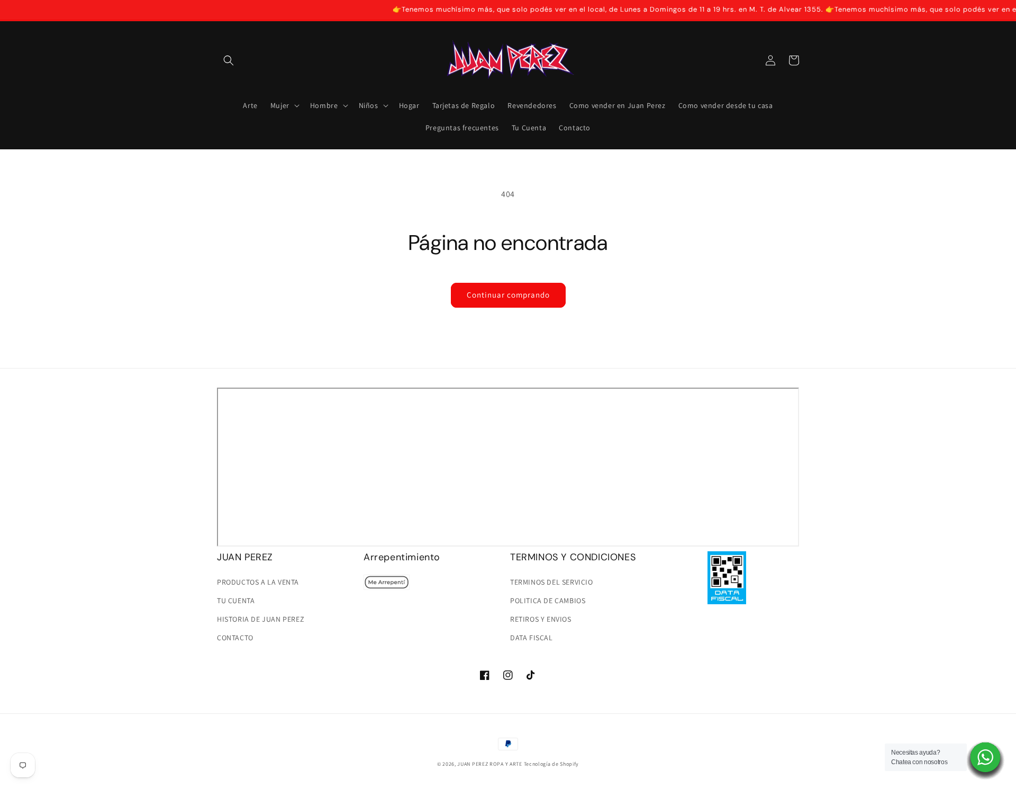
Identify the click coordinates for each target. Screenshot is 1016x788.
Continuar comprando (508, 295)
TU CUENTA (236, 600)
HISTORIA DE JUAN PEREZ (260, 619)
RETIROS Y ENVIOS (541, 619)
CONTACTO (235, 637)
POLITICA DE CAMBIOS (547, 600)
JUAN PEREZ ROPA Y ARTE (489, 763)
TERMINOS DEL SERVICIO (551, 582)
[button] (228, 60)
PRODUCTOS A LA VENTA (258, 582)
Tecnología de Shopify (551, 763)
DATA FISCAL (531, 637)
